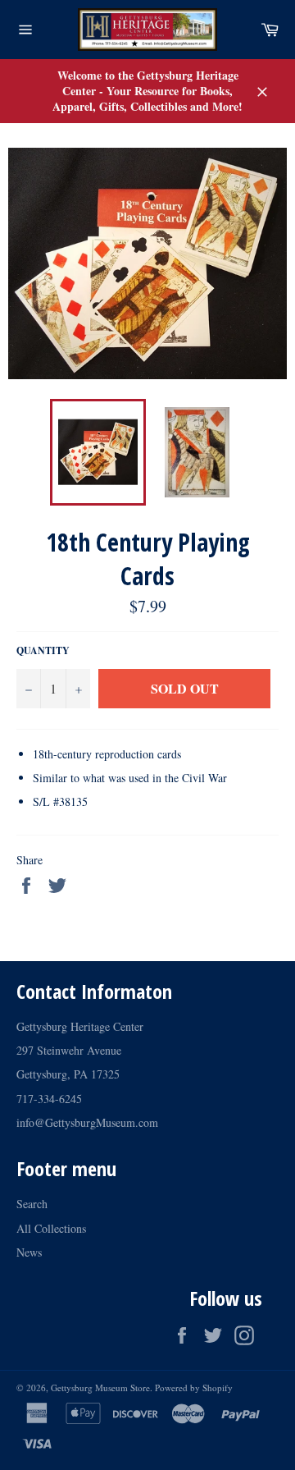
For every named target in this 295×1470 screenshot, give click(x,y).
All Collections (51, 1228)
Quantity (43, 650)
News (29, 1252)
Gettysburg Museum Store (100, 1387)
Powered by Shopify (194, 1387)
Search (32, 1203)
